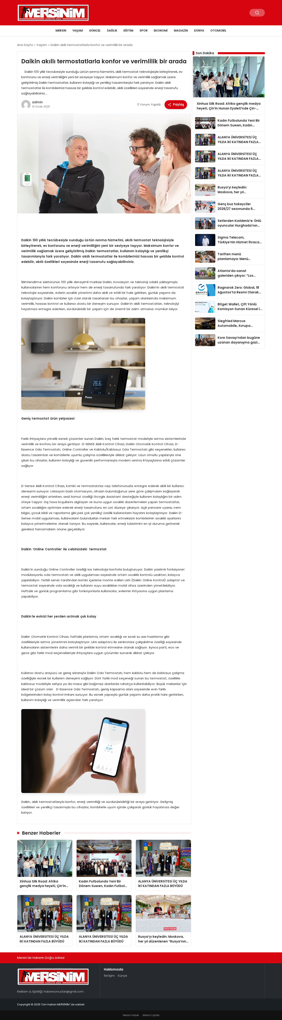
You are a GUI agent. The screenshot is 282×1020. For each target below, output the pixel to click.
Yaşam (77, 30)
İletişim (109, 975)
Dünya (199, 30)
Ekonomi (161, 30)
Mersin (61, 30)
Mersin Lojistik (151, 1015)
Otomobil (218, 30)
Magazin (181, 30)
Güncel (95, 30)
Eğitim (128, 30)
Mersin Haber (131, 1015)
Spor (144, 30)
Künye (122, 975)
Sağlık (112, 30)
